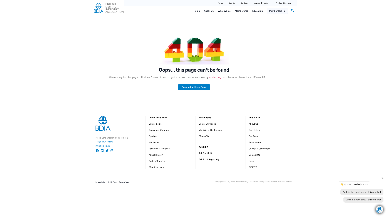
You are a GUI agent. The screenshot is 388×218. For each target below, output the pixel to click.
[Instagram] (112, 150)
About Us (209, 11)
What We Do (224, 11)
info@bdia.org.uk (102, 146)
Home (197, 11)
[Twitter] (107, 150)
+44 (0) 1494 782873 (104, 142)
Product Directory (283, 3)
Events (232, 3)
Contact (244, 3)
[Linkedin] (102, 150)
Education (257, 11)
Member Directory (261, 3)
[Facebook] (97, 150)
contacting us (216, 77)
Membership (241, 11)
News (220, 3)
